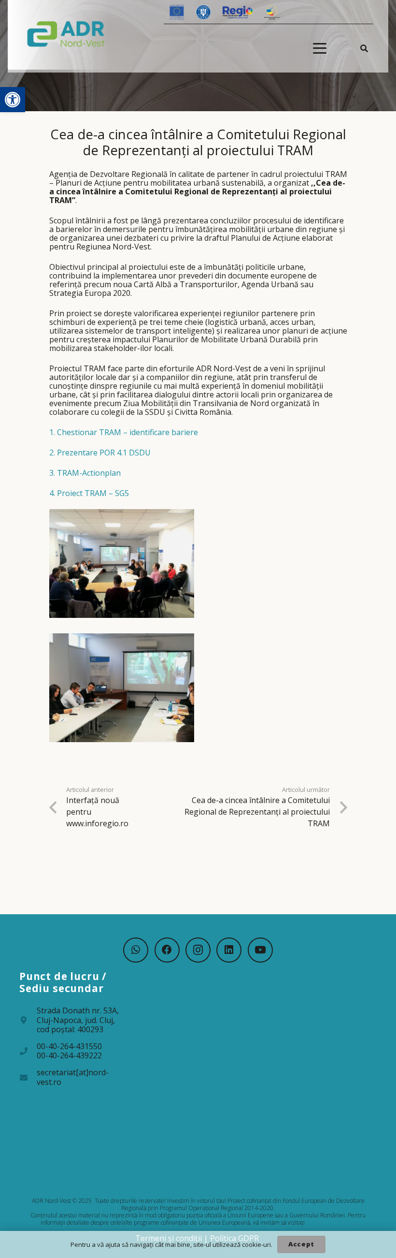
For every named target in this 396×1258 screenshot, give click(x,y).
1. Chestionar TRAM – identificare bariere (123, 432)
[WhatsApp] (135, 950)
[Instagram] (198, 950)
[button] (12, 99)
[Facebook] (167, 950)
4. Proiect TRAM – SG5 (89, 493)
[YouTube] (260, 950)
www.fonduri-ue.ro (330, 1222)
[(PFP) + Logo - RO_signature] (66, 33)
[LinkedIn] (228, 950)
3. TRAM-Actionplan (85, 473)
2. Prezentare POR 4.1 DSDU (100, 452)
